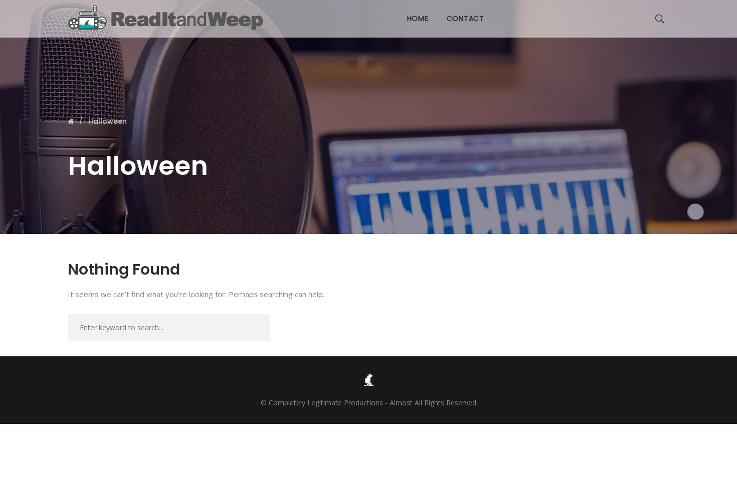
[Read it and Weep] (168, 17)
